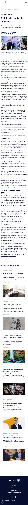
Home (2, 8)
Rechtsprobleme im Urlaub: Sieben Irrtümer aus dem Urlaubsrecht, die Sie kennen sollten (13, 337)
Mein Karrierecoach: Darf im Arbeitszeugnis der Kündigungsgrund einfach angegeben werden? (12, 403)
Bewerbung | (6, 433)
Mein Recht (11, 8)
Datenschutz (14, 487)
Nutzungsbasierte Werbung (14, 492)
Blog (7, 8)
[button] (2, 502)
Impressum (14, 485)
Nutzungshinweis (14, 490)
